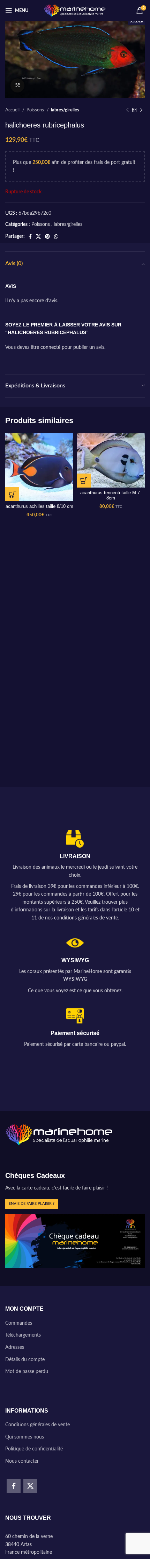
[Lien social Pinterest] (47, 236)
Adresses (14, 1347)
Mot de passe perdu (26, 1371)
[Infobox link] (75, 876)
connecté (50, 347)
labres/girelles (65, 110)
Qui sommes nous (24, 1437)
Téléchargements (23, 1335)
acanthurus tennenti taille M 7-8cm (110, 495)
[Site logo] (75, 10)
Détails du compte (25, 1359)
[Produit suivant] (141, 110)
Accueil (13, 110)
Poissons (36, 110)
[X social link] (38, 236)
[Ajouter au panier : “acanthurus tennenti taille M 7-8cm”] (84, 481)
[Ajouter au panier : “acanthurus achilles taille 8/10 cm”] (12, 494)
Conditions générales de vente (37, 1424)
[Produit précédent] (127, 110)
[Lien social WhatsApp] (56, 236)
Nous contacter (22, 1461)
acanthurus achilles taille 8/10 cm (39, 506)
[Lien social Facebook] (30, 236)
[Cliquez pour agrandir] (17, 85)
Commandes (18, 1323)
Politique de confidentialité (34, 1449)
